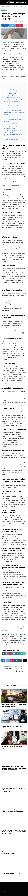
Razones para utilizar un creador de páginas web (11, 747)
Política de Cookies (6, 888)
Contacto (24, 888)
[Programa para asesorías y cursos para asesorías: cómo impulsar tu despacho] (14, 801)
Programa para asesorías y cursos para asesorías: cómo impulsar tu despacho (12, 810)
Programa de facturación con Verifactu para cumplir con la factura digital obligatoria (12, 726)
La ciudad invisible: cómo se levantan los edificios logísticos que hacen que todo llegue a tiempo (13, 789)
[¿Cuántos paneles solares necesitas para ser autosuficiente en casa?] (14, 843)
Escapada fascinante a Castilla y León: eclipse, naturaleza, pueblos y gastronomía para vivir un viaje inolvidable (13, 768)
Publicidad (17, 888)
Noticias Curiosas (21, 891)
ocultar (11, 84)
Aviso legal (6, 886)
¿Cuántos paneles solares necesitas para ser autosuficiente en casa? (14, 852)
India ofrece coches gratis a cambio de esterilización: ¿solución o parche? (12, 872)
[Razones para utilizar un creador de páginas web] (14, 738)
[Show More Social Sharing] (25, 25)
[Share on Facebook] (5, 25)
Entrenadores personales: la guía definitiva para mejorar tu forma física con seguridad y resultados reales (13, 831)
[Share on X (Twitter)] (12, 25)
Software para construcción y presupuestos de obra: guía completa (13, 705)
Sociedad (4, 10)
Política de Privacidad (17, 886)
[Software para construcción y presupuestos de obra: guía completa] (14, 696)
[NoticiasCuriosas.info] (14, 2)
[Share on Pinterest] (19, 25)
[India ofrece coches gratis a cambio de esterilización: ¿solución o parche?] (14, 863)
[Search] (26, 2)
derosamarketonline (7, 678)
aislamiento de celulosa (9, 42)
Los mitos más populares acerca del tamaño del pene (20, 670)
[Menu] (2, 2)
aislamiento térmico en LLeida (10, 75)
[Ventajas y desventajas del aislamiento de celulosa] (14, 33)
